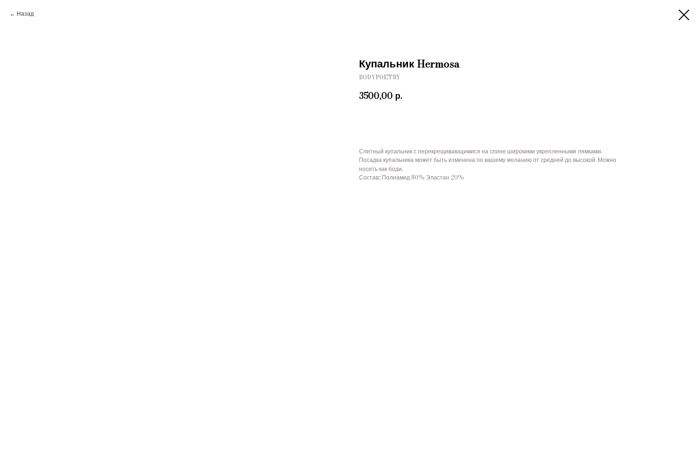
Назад (25, 13)
